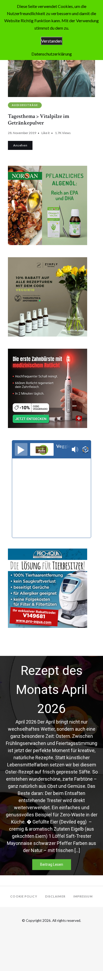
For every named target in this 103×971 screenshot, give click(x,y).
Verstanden (51, 40)
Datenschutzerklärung (51, 53)
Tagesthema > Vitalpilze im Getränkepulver (38, 119)
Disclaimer (55, 896)
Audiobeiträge (25, 105)
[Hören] (21, 449)
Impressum (83, 896)
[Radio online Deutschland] (85, 449)
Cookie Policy (23, 896)
